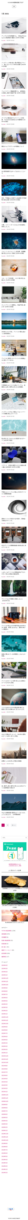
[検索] (26, 837)
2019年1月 (5, 1169)
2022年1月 (5, 1052)
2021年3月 (5, 1085)
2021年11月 (5, 1059)
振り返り (4, 947)
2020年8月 (5, 1107)
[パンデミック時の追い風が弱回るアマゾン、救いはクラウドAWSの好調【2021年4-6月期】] (14, 52)
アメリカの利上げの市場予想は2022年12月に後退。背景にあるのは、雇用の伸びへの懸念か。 (14, 627)
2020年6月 (5, 1114)
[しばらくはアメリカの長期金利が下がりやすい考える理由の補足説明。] (14, 561)
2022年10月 (5, 1023)
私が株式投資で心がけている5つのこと (14, 922)
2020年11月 (5, 1098)
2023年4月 (5, 1004)
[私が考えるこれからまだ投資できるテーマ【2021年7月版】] (14, 428)
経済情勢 (4, 953)
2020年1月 (5, 1130)
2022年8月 (5, 1030)
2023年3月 (5, 1007)
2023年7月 (5, 994)
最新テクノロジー (7, 950)
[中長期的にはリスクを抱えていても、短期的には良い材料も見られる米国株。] (14, 374)
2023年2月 (5, 1010)
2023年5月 (5, 1001)
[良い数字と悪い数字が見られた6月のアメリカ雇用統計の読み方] (14, 775)
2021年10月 (5, 1062)
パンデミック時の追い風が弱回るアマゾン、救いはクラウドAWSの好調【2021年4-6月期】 (14, 64)
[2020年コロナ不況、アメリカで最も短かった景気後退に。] (14, 321)
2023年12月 (5, 978)
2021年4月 (5, 1082)
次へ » (13, 825)
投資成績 (4, 943)
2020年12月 (5, 1095)
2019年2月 (5, 1166)
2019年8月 (5, 1146)
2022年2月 (5, 1049)
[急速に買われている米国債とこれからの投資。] (14, 643)
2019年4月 (5, 1159)
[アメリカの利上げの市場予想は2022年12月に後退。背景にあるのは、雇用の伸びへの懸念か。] (14, 615)
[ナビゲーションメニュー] (14, 6)
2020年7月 (5, 1111)
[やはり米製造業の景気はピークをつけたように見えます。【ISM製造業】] (14, 802)
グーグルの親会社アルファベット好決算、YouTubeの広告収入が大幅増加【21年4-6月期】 (13, 119)
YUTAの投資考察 (6, 930)
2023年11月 (5, 981)
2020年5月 (5, 1117)
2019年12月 (5, 1133)
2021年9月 (5, 1065)
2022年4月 (5, 1043)
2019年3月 (5, 1163)
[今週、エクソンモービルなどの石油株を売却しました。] (14, 214)
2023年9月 (5, 988)
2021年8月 (5, 1069)
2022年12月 (5, 1017)
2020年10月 (5, 1101)
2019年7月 (5, 1150)
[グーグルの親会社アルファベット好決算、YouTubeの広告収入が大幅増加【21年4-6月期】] (14, 107)
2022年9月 (5, 1026)
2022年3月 (5, 1046)
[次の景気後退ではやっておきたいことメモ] (14, 160)
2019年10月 (5, 1140)
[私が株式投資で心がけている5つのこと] (15, 915)
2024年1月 (5, 975)
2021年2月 (5, 1088)
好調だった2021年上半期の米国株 (12, 761)
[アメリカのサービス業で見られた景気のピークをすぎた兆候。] (14, 670)
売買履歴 (4, 937)
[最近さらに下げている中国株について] (14, 136)
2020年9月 (5, 1104)
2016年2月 (5, 1172)
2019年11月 (5, 1137)
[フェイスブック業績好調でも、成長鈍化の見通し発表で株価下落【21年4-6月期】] (14, 80)
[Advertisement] (14, 1191)
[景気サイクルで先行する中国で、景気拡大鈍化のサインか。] (14, 508)
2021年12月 (5, 1056)
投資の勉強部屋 (6, 940)
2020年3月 (5, 1124)
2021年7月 (5, 1072)
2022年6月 (5, 1036)
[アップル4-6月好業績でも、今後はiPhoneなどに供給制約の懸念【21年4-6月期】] (14, 25)
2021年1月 (5, 1091)
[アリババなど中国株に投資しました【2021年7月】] (14, 588)
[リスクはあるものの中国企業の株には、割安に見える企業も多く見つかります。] (14, 697)
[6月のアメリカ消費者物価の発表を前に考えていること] (14, 535)
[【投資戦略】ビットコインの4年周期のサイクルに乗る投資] (15, 882)
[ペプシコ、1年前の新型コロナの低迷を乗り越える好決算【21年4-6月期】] (14, 454)
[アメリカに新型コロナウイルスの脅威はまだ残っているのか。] (14, 348)
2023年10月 (5, 984)
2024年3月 (5, 968)
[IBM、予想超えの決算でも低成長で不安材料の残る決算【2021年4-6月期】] (14, 187)
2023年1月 (5, 1014)
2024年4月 (5, 965)
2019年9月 (5, 1143)
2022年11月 (5, 1020)
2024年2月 (5, 971)
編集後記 (4, 956)
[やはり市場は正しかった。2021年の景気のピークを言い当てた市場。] (14, 723)
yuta (4, 40)
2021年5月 (5, 1078)
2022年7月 (5, 1033)
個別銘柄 (4, 934)
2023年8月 (5, 991)
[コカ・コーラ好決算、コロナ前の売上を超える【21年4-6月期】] (14, 267)
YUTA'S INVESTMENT (14, 1218)
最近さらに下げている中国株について (13, 146)
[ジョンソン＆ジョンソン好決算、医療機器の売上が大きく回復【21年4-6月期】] (14, 241)
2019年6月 (5, 1153)
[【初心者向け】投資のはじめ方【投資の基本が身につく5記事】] (15, 898)
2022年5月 (5, 1039)
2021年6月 (5, 1075)
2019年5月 (5, 1156)
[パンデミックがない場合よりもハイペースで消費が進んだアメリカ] (14, 401)
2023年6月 (5, 997)
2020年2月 (5, 1127)
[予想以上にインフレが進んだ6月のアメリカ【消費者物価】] (14, 481)
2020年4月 (5, 1120)
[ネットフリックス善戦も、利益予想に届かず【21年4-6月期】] (14, 294)
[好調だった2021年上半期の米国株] (14, 750)
